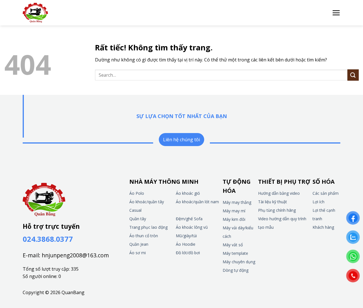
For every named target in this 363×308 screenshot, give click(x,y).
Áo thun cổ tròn (143, 235)
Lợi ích (318, 201)
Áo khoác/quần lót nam (197, 201)
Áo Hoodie (185, 244)
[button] (336, 13)
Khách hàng (323, 227)
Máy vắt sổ (233, 244)
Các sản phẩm (326, 193)
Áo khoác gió (188, 193)
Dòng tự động (235, 270)
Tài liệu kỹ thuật (272, 201)
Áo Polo (136, 193)
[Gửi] (353, 74)
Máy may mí (234, 210)
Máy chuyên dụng (239, 261)
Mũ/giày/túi (186, 235)
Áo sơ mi (137, 252)
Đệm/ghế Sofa (189, 218)
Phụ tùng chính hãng (277, 210)
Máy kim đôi (234, 219)
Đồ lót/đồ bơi (188, 252)
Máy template (235, 253)
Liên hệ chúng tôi (181, 139)
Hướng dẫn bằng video (279, 193)
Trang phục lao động (148, 227)
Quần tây (137, 218)
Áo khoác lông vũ (192, 227)
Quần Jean (138, 244)
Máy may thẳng (237, 202)
